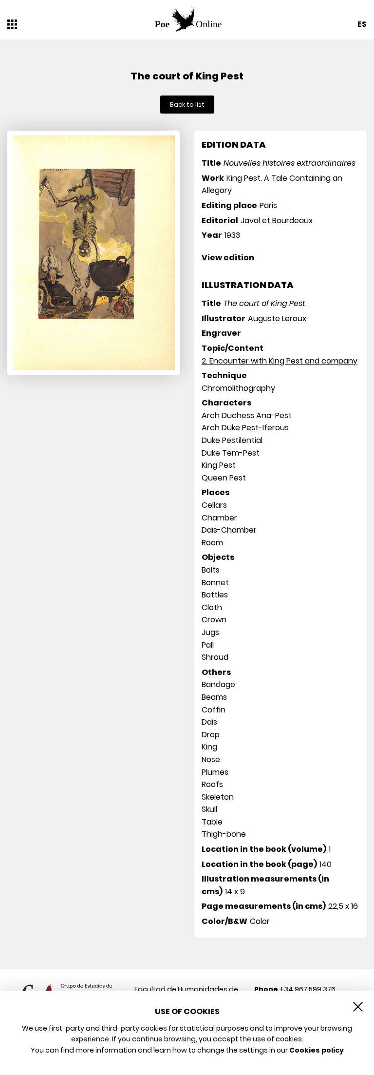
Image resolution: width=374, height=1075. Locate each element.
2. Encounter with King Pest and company (279, 360)
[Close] (358, 1006)
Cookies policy (316, 1050)
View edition (228, 257)
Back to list (187, 104)
